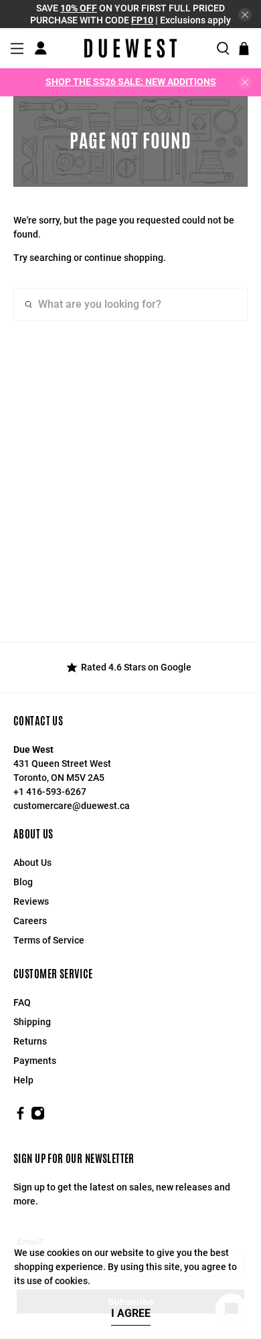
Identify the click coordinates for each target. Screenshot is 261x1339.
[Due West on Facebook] (20, 1116)
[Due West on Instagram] (38, 1116)
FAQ (22, 1002)
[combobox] (130, 304)
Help (23, 1080)
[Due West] (130, 48)
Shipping (32, 1021)
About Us (32, 862)
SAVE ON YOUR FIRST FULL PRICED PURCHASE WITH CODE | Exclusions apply (130, 14)
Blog (23, 882)
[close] (245, 14)
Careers (30, 920)
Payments (34, 1060)
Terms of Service (48, 940)
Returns (30, 1041)
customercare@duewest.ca (71, 805)
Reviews (31, 901)
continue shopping (123, 257)
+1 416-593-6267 (49, 791)
